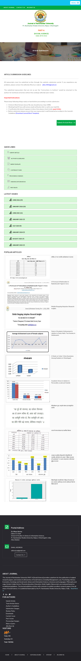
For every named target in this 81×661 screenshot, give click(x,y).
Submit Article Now (65, 122)
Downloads (9, 613)
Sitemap (48, 655)
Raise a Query (10, 623)
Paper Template (15, 164)
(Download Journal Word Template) (27, 113)
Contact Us (20, 7)
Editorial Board (35, 655)
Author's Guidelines (17, 158)
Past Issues (13, 187)
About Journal (9, 7)
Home (7, 655)
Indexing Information (18, 181)
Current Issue (10, 616)
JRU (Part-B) (31, 7)
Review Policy (10, 611)
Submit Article (14, 152)
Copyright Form (16, 170)
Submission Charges (12, 608)
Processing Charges (16, 176)
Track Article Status (12, 603)
